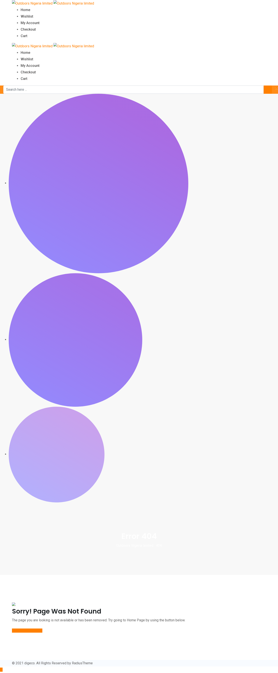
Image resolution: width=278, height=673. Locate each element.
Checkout (28, 29)
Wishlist (27, 16)
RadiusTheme (82, 663)
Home (25, 10)
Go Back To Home (25, 631)
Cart (24, 36)
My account (30, 23)
